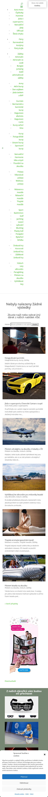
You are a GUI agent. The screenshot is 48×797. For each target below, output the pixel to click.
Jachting (20, 219)
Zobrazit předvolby (24, 789)
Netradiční (19, 154)
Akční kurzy (18, 86)
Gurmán (19, 101)
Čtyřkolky (19, 12)
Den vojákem (17, 89)
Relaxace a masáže (12, 542)
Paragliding (18, 272)
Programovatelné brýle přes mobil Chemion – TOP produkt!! (21, 709)
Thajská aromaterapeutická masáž (19, 540)
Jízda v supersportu (20, 406)
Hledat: (7, 324)
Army (21, 83)
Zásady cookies (19, 794)
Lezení (20, 222)
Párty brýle (18, 48)
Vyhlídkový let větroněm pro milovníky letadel (24, 494)
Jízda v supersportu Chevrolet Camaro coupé (23, 403)
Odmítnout (24, 783)
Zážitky (20, 54)
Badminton (18, 213)
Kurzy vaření (18, 125)
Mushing (19, 228)
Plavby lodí (18, 231)
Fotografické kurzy (11, 360)
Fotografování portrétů (14, 358)
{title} (27, 794)
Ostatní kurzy (17, 142)
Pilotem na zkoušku (12, 451)
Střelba (20, 240)
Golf (21, 216)
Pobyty (20, 172)
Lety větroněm (10, 497)
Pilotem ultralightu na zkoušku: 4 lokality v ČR (24, 449)
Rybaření (19, 237)
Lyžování (19, 225)
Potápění (19, 234)
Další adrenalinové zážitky (17, 75)
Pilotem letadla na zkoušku (16, 585)
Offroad (20, 30)
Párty (21, 39)
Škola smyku (18, 33)
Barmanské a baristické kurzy (17, 107)
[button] (45, 754)
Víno (21, 128)
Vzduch (20, 263)
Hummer (19, 15)
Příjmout (24, 777)
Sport (21, 210)
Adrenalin (19, 57)
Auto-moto (18, 9)
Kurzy (21, 133)
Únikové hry (18, 245)
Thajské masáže (25, 542)
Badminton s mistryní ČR (21, 732)
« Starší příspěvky (11, 604)
